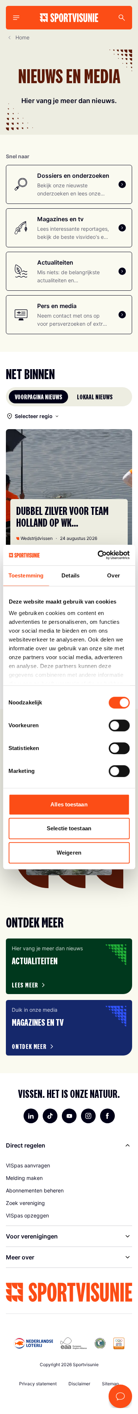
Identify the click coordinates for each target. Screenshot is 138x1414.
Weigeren (69, 852)
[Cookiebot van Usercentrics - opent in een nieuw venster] (98, 555)
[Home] (69, 17)
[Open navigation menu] (16, 17)
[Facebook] (107, 1116)
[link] (69, 1166)
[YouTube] (69, 1116)
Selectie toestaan (69, 828)
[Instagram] (88, 1116)
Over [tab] (113, 575)
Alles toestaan (68, 804)
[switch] (119, 725)
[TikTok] (50, 1116)
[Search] (121, 17)
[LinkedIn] (31, 1116)
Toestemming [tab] (25, 575)
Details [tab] (70, 575)
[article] (69, 966)
